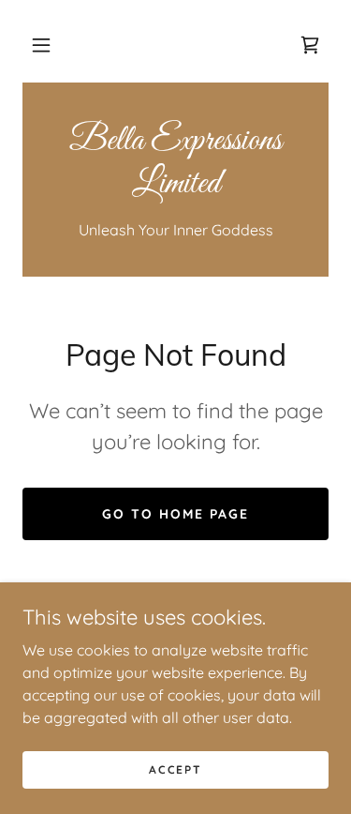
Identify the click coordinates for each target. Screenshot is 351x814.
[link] (310, 45)
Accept (175, 769)
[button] (41, 45)
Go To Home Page (175, 513)
